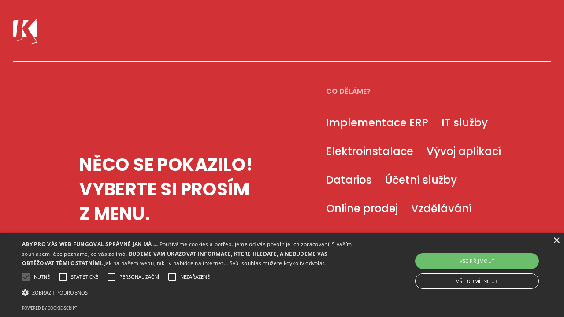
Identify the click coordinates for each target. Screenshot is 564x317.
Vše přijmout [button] (477, 261)
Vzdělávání (441, 208)
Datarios (349, 180)
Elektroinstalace (369, 151)
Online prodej (362, 208)
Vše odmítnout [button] (476, 281)
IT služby (465, 122)
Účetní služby (421, 180)
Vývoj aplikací (464, 151)
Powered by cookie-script (49, 308)
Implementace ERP (377, 122)
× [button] (556, 240)
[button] (191, 292)
